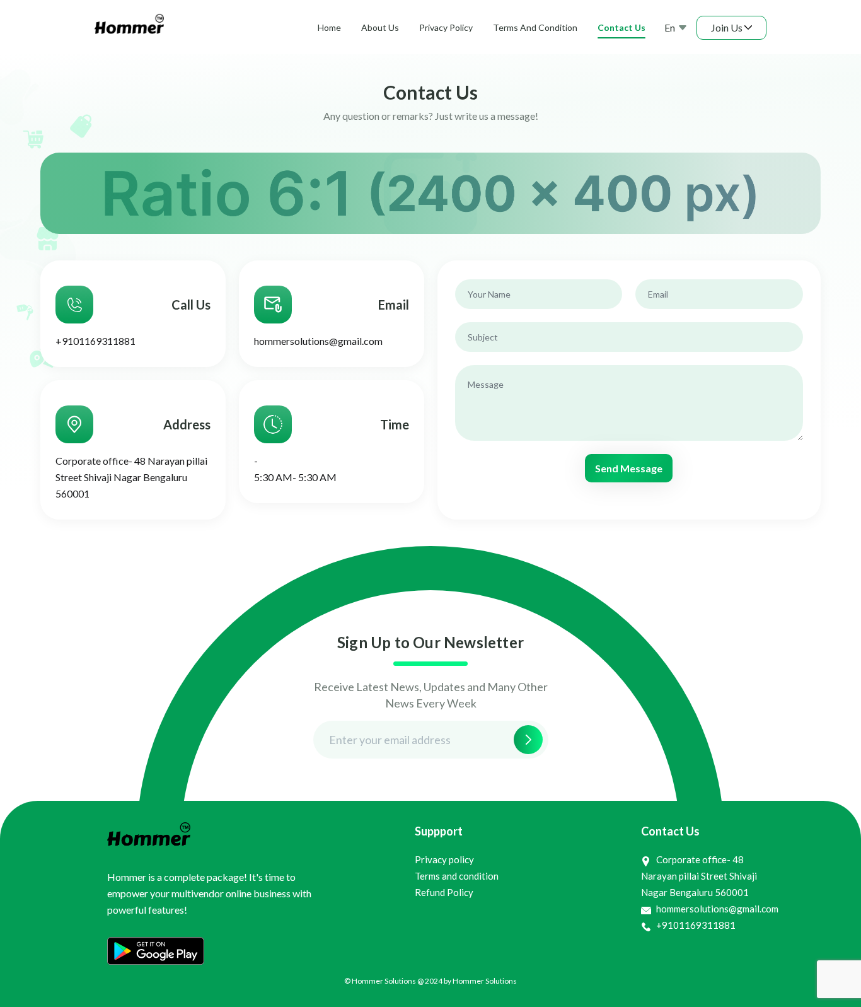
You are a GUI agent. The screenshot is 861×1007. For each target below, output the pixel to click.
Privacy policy (444, 859)
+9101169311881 (95, 341)
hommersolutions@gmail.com (318, 341)
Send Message (628, 468)
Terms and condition (457, 876)
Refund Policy (444, 892)
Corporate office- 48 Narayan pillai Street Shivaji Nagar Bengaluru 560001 (131, 477)
